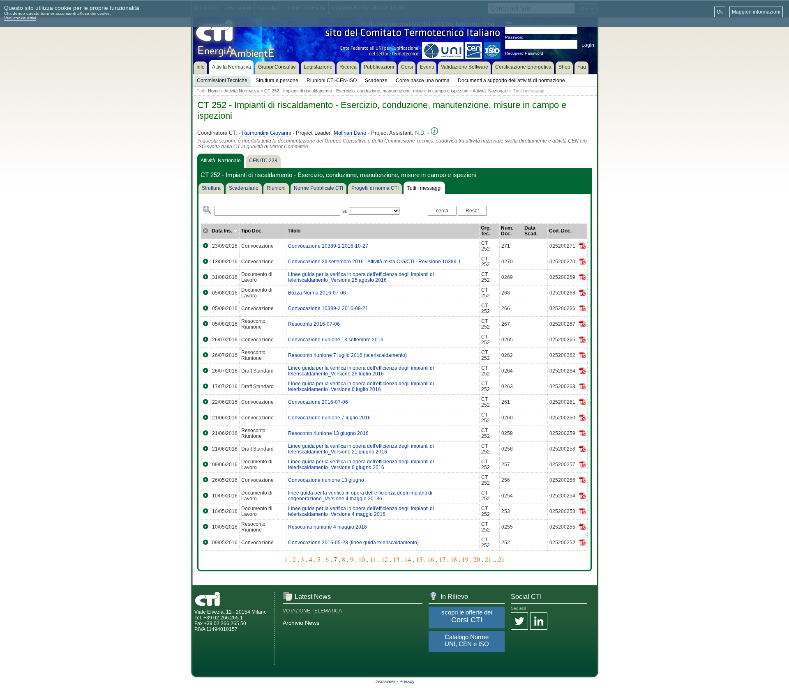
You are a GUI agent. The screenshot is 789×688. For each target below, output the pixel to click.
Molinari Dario (350, 133)
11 (373, 559)
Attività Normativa (241, 90)
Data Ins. (222, 231)
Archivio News (301, 622)
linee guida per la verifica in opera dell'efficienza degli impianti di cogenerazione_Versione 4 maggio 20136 (360, 496)
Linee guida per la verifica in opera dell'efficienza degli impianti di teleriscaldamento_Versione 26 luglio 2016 (361, 371)
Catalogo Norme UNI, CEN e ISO (467, 640)
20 (476, 559)
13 (396, 559)
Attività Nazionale (490, 90)
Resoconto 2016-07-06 (314, 324)
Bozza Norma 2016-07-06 (317, 293)
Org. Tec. (486, 231)
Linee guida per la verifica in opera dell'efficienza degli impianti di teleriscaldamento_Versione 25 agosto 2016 (361, 277)
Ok (720, 12)
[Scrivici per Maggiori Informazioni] (434, 133)
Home (214, 90)
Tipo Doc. (252, 231)
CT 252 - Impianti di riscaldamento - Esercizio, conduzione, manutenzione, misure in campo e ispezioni (366, 90)
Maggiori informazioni (756, 12)
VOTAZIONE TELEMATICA (312, 611)
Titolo (294, 231)
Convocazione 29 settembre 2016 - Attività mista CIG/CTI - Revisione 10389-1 (374, 262)
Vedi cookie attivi (20, 18)
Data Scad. (531, 231)
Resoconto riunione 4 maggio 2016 (327, 527)
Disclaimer (384, 681)
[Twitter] (519, 621)
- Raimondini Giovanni (265, 133)
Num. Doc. (507, 231)
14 (407, 559)
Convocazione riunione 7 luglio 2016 (329, 418)
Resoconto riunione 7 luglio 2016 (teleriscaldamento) (347, 355)
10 (361, 559)
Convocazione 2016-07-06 (318, 402)
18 (453, 559)
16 (430, 559)
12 (384, 559)
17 (442, 559)
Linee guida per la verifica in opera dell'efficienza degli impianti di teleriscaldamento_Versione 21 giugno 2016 (361, 449)
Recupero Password (524, 53)
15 (419, 559)
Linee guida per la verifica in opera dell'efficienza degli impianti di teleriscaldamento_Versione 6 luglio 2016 (361, 386)
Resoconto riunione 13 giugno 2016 (328, 433)
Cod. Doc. (560, 231)
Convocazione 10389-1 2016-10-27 (328, 246)
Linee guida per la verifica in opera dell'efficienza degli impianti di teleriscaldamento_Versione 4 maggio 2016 (361, 511)
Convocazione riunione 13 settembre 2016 (335, 340)
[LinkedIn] (538, 621)
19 (465, 559)
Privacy (407, 681)
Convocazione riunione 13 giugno (326, 480)
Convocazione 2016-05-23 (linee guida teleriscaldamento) (353, 542)
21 (488, 559)
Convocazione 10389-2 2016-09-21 (328, 308)
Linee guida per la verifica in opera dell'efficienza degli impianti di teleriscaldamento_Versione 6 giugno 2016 (361, 464)
